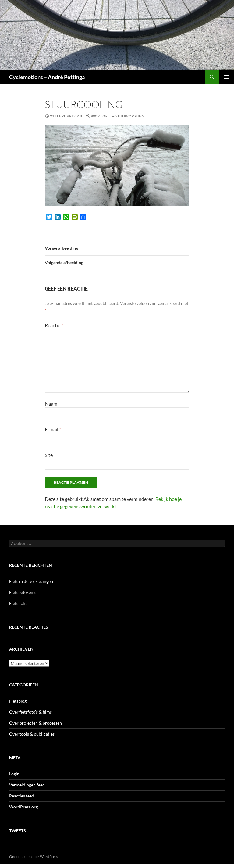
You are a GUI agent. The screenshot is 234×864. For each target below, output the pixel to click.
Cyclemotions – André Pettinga (47, 77)
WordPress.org (23, 806)
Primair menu (226, 77)
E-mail (53, 429)
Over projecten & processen (35, 722)
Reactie (54, 325)
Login (14, 773)
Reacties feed (21, 795)
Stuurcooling (129, 116)
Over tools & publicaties (32, 733)
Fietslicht (18, 603)
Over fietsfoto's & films (30, 711)
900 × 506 (99, 116)
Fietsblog (18, 700)
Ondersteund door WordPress (33, 856)
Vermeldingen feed (27, 784)
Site (49, 455)
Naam (52, 404)
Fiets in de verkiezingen (31, 581)
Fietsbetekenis (22, 592)
